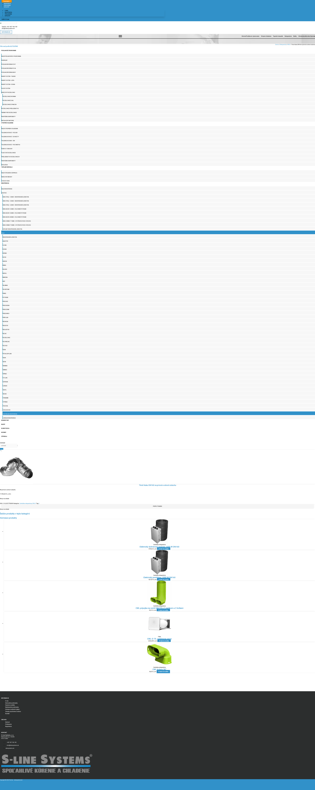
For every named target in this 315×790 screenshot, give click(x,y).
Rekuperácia (283, 44)
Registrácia (7, 3)
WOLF (288, 44)
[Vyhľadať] (1, 449)
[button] (1, 450)
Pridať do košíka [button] (164, 549)
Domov (277, 44)
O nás (6, 10)
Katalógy (6, 7)
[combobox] (8, 446)
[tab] (157, 506)
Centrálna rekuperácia (26, 503)
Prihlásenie (7, 5)
